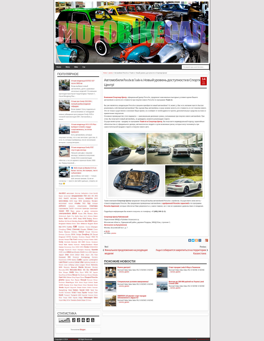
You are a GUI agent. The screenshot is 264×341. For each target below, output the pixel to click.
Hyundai (95, 249)
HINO (77, 247)
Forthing (80, 239)
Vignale (75, 297)
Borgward (62, 223)
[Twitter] (193, 240)
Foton (91, 239)
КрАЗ (96, 198)
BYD (64, 227)
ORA (64, 277)
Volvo (96, 297)
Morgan (65, 272)
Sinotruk (90, 285)
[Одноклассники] (196, 240)
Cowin (96, 229)
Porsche (94, 277)
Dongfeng (85, 234)
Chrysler (83, 229)
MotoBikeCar (73, 339)
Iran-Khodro (75, 252)
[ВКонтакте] (189, 240)
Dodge (78, 234)
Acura (80, 213)
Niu (79, 275)
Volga (80, 297)
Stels (70, 290)
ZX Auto (88, 300)
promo (113, 233)
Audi (65, 218)
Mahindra (94, 265)
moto (71, 272)
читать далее (124, 272)
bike (86, 221)
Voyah (61, 300)
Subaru (75, 290)
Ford (75, 239)
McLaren (88, 267)
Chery (69, 229)
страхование (63, 208)
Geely (61, 242)
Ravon (77, 280)
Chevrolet (76, 229)
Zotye (83, 300)
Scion (71, 285)
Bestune (81, 221)
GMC (83, 242)
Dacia (61, 232)
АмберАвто (84, 193)
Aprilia (77, 216)
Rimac (96, 280)
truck (61, 295)
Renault (83, 280)
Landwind (71, 262)
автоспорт (70, 193)
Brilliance (84, 223)
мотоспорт (63, 203)
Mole (60, 272)
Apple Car (70, 216)
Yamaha (74, 300)
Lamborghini (93, 260)
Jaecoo (95, 252)
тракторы (85, 208)
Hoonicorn (68, 249)
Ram (72, 280)
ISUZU (82, 252)
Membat (95, 267)
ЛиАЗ (71, 201)
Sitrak (96, 285)
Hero (73, 247)
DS (91, 234)
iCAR (60, 252)
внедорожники (77, 196)
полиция (95, 203)
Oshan (69, 277)
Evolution (82, 237)
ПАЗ (83, 203)
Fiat (71, 239)
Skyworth (73, 287)
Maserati (74, 267)
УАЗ (67, 211)
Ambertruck (62, 216)
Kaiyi (96, 255)
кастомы (73, 198)
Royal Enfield (88, 282)
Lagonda (85, 260)
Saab (96, 282)
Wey (64, 300)
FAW (93, 237)
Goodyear (95, 242)
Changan (94, 227)
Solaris (84, 287)
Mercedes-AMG (64, 270)
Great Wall (63, 244)
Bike (76, 67)
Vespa (65, 297)
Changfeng (62, 229)
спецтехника (82, 206)
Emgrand (62, 237)
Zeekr (79, 300)
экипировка (94, 211)
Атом (91, 193)
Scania (66, 285)
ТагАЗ (71, 208)
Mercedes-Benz (76, 270)
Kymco (74, 260)
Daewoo (67, 232)
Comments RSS (203, 339)
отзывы (77, 203)
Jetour (77, 255)
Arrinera (90, 216)
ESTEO (68, 237)
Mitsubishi (94, 270)
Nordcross (84, 275)
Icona (64, 252)
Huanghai (81, 249)
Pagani (78, 277)
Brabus (69, 223)
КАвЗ (60, 198)
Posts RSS (192, 339)
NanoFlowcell (63, 275)
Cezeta (88, 227)
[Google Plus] (206, 240)
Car (83, 67)
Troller (96, 292)
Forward (86, 239)
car (75, 226)
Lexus (77, 262)
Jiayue (87, 255)
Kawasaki (62, 257)
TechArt (61, 292)
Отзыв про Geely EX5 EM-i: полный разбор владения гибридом (81, 103)
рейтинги (62, 206)
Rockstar (62, 282)
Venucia (90, 295)
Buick (96, 223)
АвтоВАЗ (62, 193)
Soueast (95, 287)
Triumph (90, 292)
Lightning (87, 262)
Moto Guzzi (79, 272)
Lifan (82, 262)
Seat (75, 285)
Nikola (70, 275)
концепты (89, 198)
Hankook (77, 244)
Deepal (88, 232)
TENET (74, 292)
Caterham (81, 227)
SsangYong (63, 290)
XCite (68, 300)
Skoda (61, 287)
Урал (72, 211)
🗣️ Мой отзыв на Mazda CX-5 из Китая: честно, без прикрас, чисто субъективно (84, 170)
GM (79, 242)
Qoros (68, 280)
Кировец (81, 198)
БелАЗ (96, 193)
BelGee (61, 221)
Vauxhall (84, 295)
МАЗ (80, 201)
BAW (84, 218)
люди (75, 201)
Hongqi (61, 249)
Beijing (89, 218)
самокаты (71, 206)
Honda (86, 247)
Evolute (75, 237)
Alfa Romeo (88, 213)
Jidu (92, 255)
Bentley (75, 221)
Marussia (67, 267)
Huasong (87, 249)
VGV (70, 297)
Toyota (84, 292)
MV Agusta (94, 272)
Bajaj (80, 218)
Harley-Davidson (86, 244)
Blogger (82, 329)
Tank (92, 290)
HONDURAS (93, 247)
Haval (96, 244)
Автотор (77, 193)
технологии (78, 208)
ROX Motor (79, 282)
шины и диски (82, 211)
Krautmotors (63, 260)
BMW (90, 221)
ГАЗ (85, 196)
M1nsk (88, 265)
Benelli (70, 221)
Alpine (96, 213)
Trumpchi (74, 295)
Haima (70, 244)
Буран (61, 196)
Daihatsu (74, 232)
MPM (86, 272)
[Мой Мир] (199, 240)
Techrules (67, 292)
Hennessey (67, 247)
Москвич (95, 201)
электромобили (65, 213)
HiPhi (81, 247)
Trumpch (67, 295)
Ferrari (66, 239)
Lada (79, 259)
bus (60, 227)
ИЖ (93, 196)
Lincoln (92, 262)
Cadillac (69, 227)
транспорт (94, 208)
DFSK (73, 234)
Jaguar (61, 255)
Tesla (79, 292)
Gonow (88, 242)
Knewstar (76, 257)
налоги (70, 203)
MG (84, 270)
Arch (85, 216)
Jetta (82, 255)
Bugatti (90, 223)
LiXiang (71, 265)
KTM (69, 260)
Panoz (82, 277)
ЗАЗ (89, 196)
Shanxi (80, 285)
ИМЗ (96, 196)
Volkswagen (88, 297)
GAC (96, 239)
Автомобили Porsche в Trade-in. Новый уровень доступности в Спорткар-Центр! (154, 82)
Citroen (90, 229)
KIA (69, 257)
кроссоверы (63, 201)
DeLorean (95, 232)
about (74, 213)
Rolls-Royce (70, 282)
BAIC (75, 218)
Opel (60, 277)
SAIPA (61, 285)
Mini (87, 270)
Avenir (70, 218)
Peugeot (88, 277)
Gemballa (67, 242)
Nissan (74, 275)
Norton (90, 275)
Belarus (95, 218)
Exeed (88, 237)
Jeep (67, 255)
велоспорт (67, 196)
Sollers (89, 287)
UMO (79, 295)
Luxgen (82, 265)
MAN (60, 267)
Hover (74, 249)
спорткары (93, 206)
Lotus (77, 265)
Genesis (74, 242)
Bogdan (95, 221)
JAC (90, 252)
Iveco (87, 252)
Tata (96, 290)
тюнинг (61, 211)
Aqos (81, 216)
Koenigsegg (85, 257)
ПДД (88, 203)
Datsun (81, 232)
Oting (73, 277)
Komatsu (95, 257)
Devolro (67, 234)
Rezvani (89, 280)
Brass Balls (76, 223)
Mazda (80, 267)
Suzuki (81, 290)
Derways (61, 234)
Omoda (95, 275)
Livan (66, 265)
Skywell (66, 287)
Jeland (72, 255)
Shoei (85, 285)
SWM (87, 290)
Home (58, 67)
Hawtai (61, 247)
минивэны (86, 201)
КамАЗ (66, 198)
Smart (79, 287)
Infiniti (69, 252)
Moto (68, 67)
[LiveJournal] (203, 240)
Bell (66, 221)
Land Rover (63, 262)
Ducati (95, 234)
